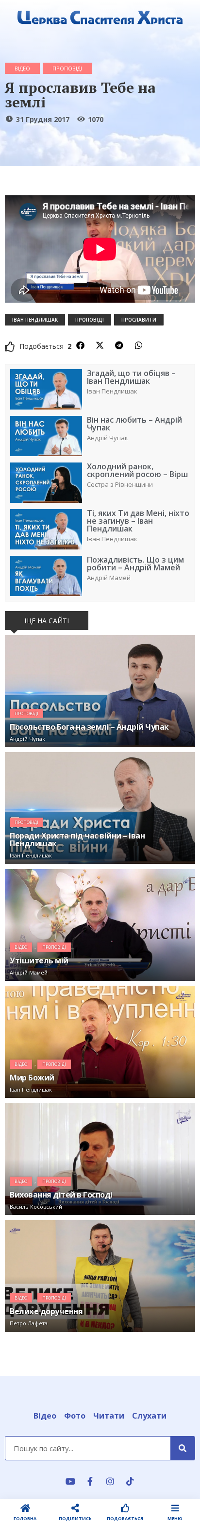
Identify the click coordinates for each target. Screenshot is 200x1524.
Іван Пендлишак (35, 319)
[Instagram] (110, 1481)
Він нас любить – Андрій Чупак (134, 423)
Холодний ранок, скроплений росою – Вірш (137, 470)
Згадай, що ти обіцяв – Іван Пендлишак (131, 377)
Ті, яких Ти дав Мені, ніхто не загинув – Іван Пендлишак (138, 521)
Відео (22, 68)
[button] (80, 345)
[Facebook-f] (90, 1481)
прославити (138, 319)
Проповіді (67, 68)
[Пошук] (182, 1448)
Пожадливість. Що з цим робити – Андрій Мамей (135, 563)
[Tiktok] (130, 1481)
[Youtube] (70, 1481)
